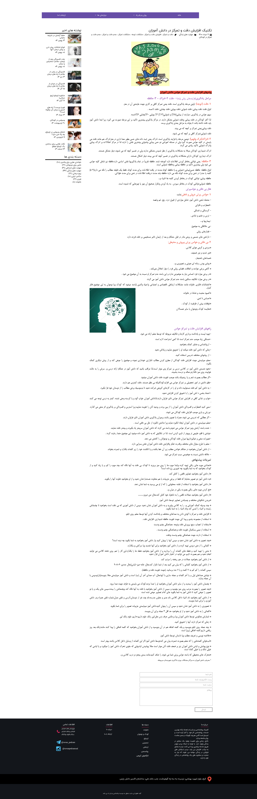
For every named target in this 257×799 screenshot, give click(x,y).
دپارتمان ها (101, 15)
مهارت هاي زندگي (186, 34)
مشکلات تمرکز (124, 34)
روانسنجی (144, 751)
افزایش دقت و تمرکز (153, 34)
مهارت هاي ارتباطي (71, 168)
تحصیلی (145, 742)
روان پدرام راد (141, 15)
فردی (77, 179)
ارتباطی (145, 747)
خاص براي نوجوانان (71, 165)
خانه (179, 15)
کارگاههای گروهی (142, 755)
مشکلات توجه (137, 34)
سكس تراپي (74, 176)
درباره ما (109, 729)
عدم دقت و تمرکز (109, 34)
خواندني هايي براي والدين (69, 162)
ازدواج (146, 738)
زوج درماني (75, 173)
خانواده (77, 182)
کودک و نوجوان (142, 734)
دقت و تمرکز (168, 34)
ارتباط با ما (61, 15)
